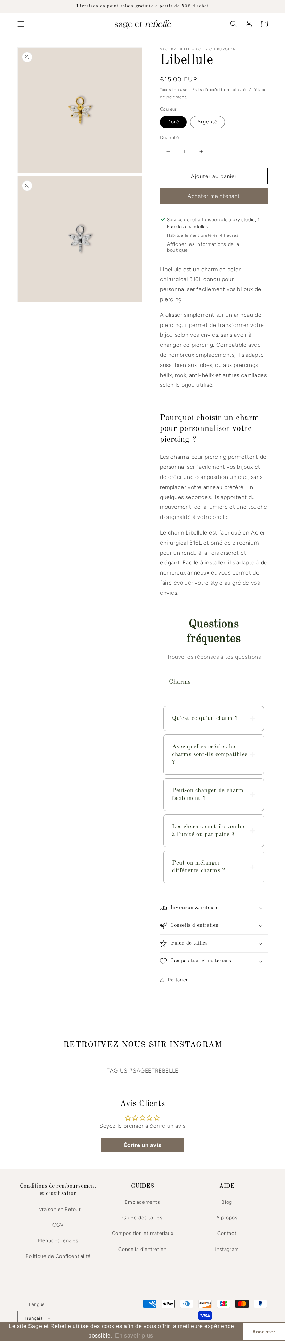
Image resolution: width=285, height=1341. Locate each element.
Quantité (169, 137)
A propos (227, 1218)
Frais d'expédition (210, 89)
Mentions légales (58, 1241)
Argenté (207, 122)
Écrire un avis (142, 1145)
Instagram (226, 1249)
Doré (173, 122)
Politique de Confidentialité (58, 1256)
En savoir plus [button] (134, 1336)
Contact (226, 1233)
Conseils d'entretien (142, 1249)
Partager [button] (178, 980)
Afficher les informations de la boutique (203, 247)
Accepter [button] (263, 1331)
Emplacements (142, 1202)
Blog (226, 1202)
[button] (20, 24)
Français (33, 1318)
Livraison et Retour (58, 1209)
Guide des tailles (142, 1218)
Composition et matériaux (142, 1233)
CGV (58, 1225)
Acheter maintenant (214, 196)
